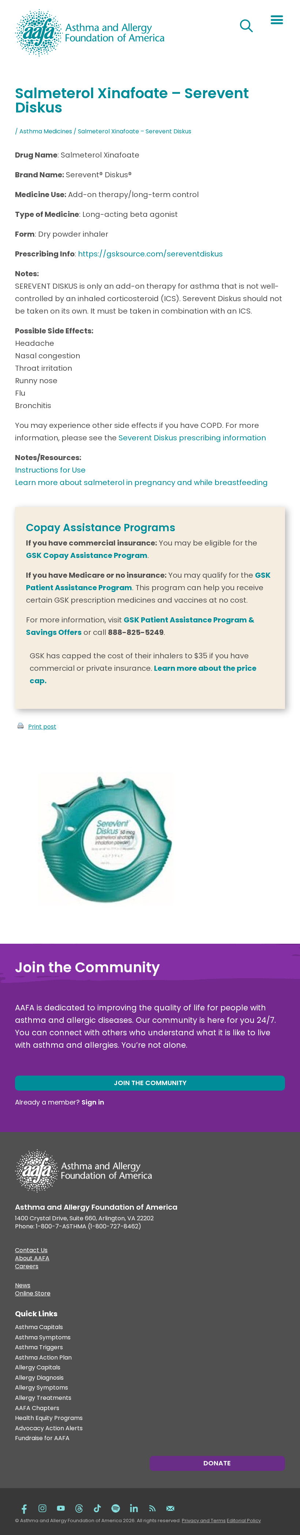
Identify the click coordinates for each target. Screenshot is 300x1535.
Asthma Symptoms (43, 1338)
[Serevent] (106, 925)
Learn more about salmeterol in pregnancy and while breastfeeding (141, 482)
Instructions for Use (50, 470)
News (22, 1286)
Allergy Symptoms (41, 1388)
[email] (170, 1507)
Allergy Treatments (43, 1398)
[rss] (152, 1507)
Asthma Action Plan (43, 1358)
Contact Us (31, 1251)
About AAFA (32, 1259)
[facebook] (24, 1507)
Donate (217, 1463)
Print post (42, 726)
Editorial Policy (244, 1520)
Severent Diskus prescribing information (193, 438)
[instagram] (42, 1507)
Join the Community (150, 1082)
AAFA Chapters (37, 1408)
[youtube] (61, 1507)
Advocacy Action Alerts (49, 1428)
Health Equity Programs (49, 1418)
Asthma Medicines (45, 131)
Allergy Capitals (37, 1368)
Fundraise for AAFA (42, 1438)
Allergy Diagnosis (39, 1378)
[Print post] (20, 726)
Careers (26, 1267)
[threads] (79, 1507)
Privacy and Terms (204, 1520)
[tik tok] (97, 1507)
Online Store (32, 1294)
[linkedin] (134, 1507)
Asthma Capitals (39, 1327)
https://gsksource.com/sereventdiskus (150, 254)
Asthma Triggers (39, 1347)
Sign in (93, 1102)
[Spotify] (115, 1507)
